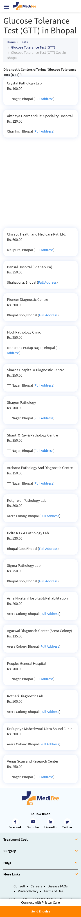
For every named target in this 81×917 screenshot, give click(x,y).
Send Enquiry (40, 911)
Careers (36, 886)
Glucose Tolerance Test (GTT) (33, 47)
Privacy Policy (28, 891)
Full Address (44, 98)
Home (11, 42)
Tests (24, 42)
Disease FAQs (58, 886)
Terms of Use (53, 891)
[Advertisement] (40, 185)
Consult (19, 886)
